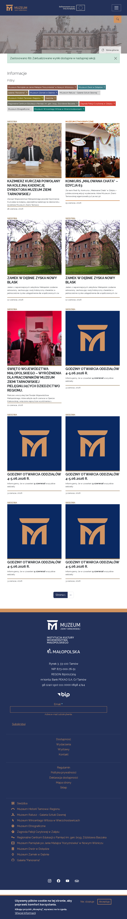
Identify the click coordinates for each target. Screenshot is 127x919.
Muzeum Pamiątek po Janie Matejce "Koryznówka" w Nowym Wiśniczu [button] (41, 87)
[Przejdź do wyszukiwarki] (117, 19)
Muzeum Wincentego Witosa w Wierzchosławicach (48, 820)
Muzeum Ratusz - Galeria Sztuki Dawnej (41, 814)
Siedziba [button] (49, 98)
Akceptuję (104, 901)
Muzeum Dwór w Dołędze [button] (91, 87)
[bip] (63, 694)
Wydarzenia (63, 744)
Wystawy (63, 749)
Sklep (63, 787)
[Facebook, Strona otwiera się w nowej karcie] (58, 881)
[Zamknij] (116, 58)
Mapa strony (63, 782)
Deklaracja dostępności (63, 777)
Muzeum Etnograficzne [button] (18, 109)
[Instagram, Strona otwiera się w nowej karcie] (49, 881)
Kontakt (63, 754)
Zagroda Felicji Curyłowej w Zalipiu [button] (96, 103)
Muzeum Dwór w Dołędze (33, 848)
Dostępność (63, 739)
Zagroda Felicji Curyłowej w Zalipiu (38, 831)
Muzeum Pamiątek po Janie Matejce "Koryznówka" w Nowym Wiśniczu (60, 843)
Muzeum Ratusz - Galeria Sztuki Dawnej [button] (78, 93)
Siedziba (22, 803)
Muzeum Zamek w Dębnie (33, 854)
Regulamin (63, 767)
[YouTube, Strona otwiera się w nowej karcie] (67, 881)
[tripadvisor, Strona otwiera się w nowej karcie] (77, 881)
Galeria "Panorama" (28, 860)
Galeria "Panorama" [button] (16, 93)
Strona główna (112, 50)
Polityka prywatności (63, 772)
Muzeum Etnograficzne (31, 826)
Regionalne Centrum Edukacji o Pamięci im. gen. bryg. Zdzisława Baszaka (61, 837)
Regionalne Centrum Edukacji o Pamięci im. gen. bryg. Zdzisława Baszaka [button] (41, 103)
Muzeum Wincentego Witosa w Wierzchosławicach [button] (58, 109)
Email (57, 704)
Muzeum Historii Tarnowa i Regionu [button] (24, 98)
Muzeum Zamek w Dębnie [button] (42, 93)
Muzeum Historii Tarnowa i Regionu (38, 809)
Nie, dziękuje (87, 901)
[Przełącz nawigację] (116, 7)
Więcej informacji (25, 913)
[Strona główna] (18, 8)
